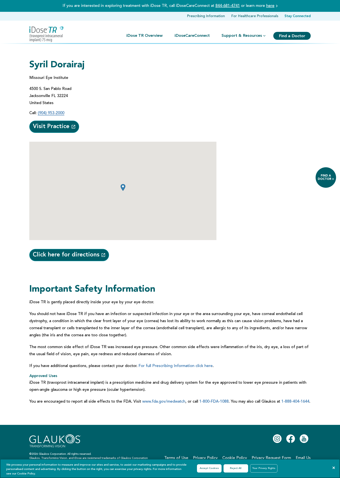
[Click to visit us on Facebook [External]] (290, 438)
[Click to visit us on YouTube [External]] (304, 438)
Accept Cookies (209, 468)
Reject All (235, 468)
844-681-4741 (227, 6)
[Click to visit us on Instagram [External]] (277, 438)
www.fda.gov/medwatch (163, 402)
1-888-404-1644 (295, 402)
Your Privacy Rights (263, 468)
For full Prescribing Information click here (176, 366)
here (270, 6)
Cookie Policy (26, 473)
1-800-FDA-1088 (214, 402)
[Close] (333, 467)
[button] (123, 187)
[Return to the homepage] (46, 34)
